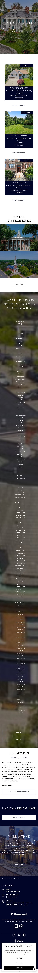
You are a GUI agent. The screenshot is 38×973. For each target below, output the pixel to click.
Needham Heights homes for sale (20, 525)
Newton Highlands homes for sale (20, 492)
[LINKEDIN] (19, 935)
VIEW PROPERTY (19, 105)
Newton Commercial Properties (20, 343)
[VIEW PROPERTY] (19, 104)
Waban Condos (20, 376)
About (19, 732)
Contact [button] (19, 739)
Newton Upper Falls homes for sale (20, 505)
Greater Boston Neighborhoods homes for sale (20, 543)
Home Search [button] (19, 817)
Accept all (19, 967)
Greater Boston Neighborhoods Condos (20, 415)
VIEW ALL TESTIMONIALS (19, 792)
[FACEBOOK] (14, 935)
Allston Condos (20, 451)
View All (19, 284)
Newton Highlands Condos (20, 371)
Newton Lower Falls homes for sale (20, 517)
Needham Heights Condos (20, 397)
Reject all (19, 958)
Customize (19, 963)
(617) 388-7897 (11, 897)
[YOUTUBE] (24, 935)
